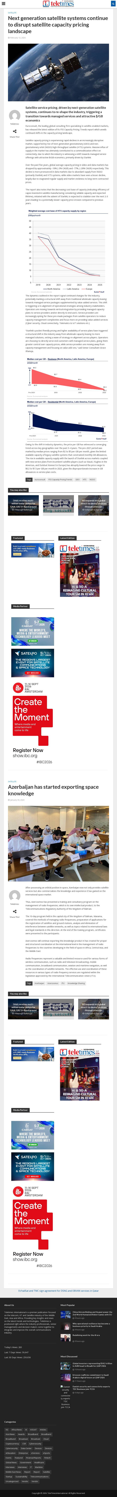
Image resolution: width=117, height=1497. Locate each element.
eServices (35, 1453)
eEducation (10, 1453)
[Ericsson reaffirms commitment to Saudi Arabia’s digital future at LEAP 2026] (65, 1377)
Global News (11, 1462)
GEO (77, 479)
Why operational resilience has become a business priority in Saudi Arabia (91, 1324)
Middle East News (13, 1472)
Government (25, 1462)
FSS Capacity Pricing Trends (60, 479)
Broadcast (23, 1439)
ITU (63, 983)
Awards (21, 1434)
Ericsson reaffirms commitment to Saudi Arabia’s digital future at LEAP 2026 (91, 1376)
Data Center (26, 1448)
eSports (46, 1453)
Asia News (10, 1434)
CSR (24, 1443)
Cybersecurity (35, 1443)
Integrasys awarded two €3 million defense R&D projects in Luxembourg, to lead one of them (58, 505)
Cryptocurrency (12, 1443)
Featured (19, 1457)
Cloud (46, 1439)
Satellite (12, 12)
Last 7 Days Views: (13, 1352)
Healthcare (39, 1462)
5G (7, 1429)
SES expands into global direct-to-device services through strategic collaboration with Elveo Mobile (93, 506)
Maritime (39, 1467)
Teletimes (14, 124)
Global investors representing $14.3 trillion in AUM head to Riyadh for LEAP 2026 (92, 1364)
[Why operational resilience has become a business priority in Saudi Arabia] (65, 1325)
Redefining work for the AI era (86, 1335)
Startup (9, 1476)
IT (31, 1467)
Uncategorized (12, 1481)
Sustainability (21, 1476)
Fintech (47, 1457)
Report (27, 1472)
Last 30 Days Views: (13, 1357)
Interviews (10, 1467)
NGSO (92, 479)
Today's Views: (11, 1347)
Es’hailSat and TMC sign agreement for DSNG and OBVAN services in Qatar (58, 1290)
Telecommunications (40, 1476)
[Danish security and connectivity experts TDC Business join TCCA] (65, 1397)
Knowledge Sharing (76, 983)
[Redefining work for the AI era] (65, 1337)
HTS (84, 479)
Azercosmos (53, 983)
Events (8, 1457)
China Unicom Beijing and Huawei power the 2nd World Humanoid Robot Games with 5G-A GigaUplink (92, 1314)
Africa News (17, 1429)
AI (26, 1429)
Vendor (25, 1481)
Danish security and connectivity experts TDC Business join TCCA (91, 1387)
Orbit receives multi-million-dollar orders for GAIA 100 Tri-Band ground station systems (23, 505)
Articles (43, 1429)
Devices (38, 1448)
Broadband (33, 1434)
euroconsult (40, 479)
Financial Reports (33, 1457)
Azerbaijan (39, 983)
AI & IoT (33, 1429)
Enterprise (23, 1453)
